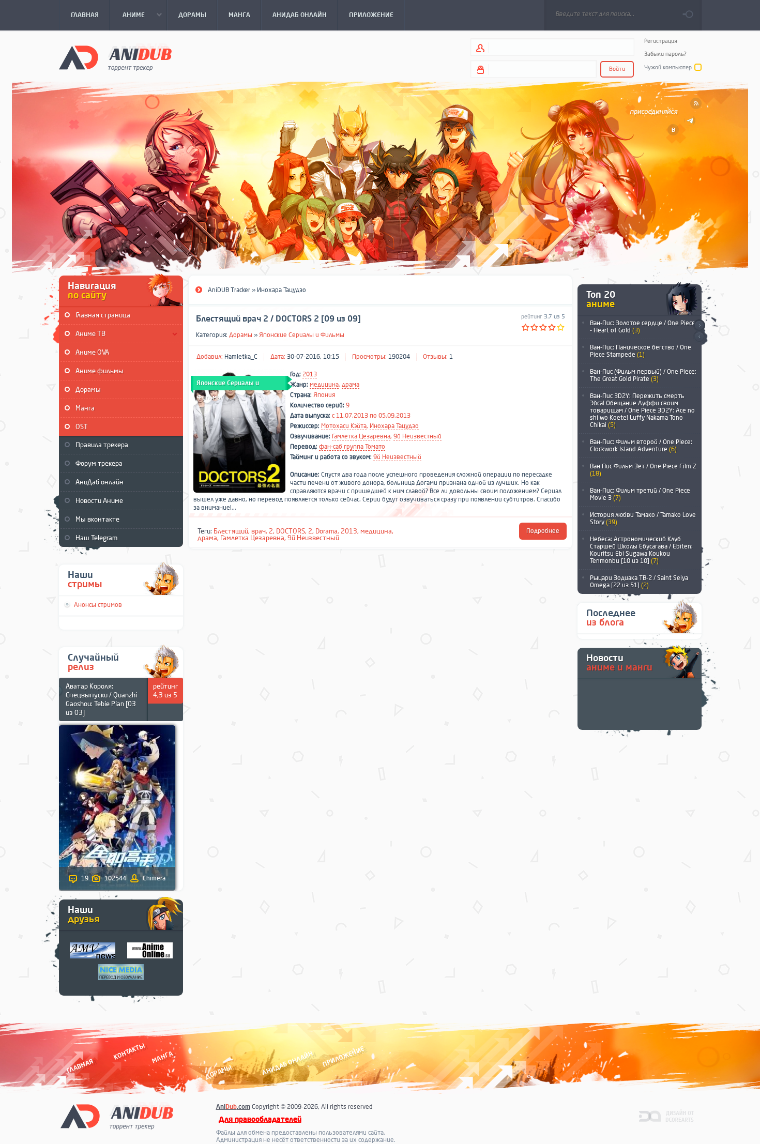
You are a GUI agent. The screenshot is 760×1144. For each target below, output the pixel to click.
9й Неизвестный (417, 436)
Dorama (326, 531)
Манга (85, 408)
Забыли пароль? (665, 54)
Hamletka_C (240, 356)
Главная (80, 1066)
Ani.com (233, 1106)
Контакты (129, 1051)
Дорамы (88, 389)
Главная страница (102, 315)
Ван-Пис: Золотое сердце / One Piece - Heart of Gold (642, 326)
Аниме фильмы (99, 371)
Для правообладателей (260, 1119)
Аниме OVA (92, 352)
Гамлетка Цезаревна (361, 436)
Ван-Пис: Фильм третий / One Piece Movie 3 (640, 494)
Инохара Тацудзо (394, 426)
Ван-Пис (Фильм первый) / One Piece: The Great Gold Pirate (643, 375)
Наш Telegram (96, 538)
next (699, 325)
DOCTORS (290, 531)
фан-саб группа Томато (352, 446)
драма (350, 384)
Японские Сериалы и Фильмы (301, 335)
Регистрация (660, 41)
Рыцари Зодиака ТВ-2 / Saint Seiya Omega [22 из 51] (639, 581)
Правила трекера (101, 445)
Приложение (342, 1056)
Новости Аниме (99, 501)
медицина (324, 384)
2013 (309, 374)
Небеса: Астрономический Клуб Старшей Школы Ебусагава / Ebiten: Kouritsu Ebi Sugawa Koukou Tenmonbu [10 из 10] (641, 550)
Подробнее (542, 531)
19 (84, 878)
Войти (617, 69)
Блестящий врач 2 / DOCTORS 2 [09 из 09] (278, 319)
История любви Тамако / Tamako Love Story (643, 518)
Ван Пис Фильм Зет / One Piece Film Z (643, 470)
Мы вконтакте (97, 519)
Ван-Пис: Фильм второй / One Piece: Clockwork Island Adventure (641, 445)
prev (699, 337)
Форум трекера (99, 463)
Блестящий (231, 531)
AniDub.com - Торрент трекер (115, 57)
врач (258, 531)
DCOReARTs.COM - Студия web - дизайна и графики (666, 1115)
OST (81, 427)
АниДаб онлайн (99, 482)
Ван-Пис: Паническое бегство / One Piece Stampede (640, 351)
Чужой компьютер (668, 67)
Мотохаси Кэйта (344, 426)
